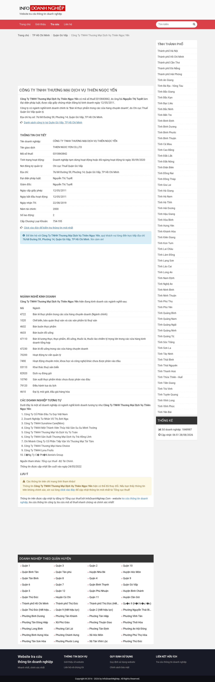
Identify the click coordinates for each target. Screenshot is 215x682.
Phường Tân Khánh (65, 616)
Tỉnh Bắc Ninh (165, 109)
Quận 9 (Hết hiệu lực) (66, 609)
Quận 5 (25, 590)
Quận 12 (59, 590)
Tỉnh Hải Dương (166, 208)
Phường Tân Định (98, 628)
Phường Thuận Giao (100, 622)
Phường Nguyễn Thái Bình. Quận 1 (137, 609)
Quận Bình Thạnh (98, 584)
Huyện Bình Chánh (132, 590)
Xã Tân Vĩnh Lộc (98, 641)
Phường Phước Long (66, 641)
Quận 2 (92, 565)
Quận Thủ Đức (29, 597)
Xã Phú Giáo (62, 622)
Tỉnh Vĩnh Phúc (166, 406)
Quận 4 (92, 578)
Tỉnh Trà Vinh (165, 388)
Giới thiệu (40, 24)
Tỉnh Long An (165, 272)
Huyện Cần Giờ (130, 597)
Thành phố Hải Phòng (170, 74)
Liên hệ (68, 24)
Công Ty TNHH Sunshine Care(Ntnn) (44, 423)
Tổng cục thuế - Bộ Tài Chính (57, 461)
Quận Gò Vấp (129, 584)
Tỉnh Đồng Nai (166, 173)
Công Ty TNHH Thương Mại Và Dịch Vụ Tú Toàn (51, 432)
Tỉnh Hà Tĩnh (165, 202)
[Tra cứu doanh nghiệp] (43, 9)
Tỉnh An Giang (165, 80)
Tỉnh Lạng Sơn (166, 260)
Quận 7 (59, 584)
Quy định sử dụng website (122, 662)
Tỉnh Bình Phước (167, 132)
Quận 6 (25, 584)
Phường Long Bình (31, 628)
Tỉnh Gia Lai (164, 184)
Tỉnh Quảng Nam (167, 318)
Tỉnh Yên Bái (165, 412)
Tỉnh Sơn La (164, 348)
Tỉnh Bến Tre (165, 115)
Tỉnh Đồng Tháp (167, 179)
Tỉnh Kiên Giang (166, 237)
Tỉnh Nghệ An (165, 283)
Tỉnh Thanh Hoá (167, 371)
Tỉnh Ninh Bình (166, 289)
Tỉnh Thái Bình (166, 359)
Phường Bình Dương (32, 616)
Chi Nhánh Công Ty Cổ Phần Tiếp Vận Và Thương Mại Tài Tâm (59, 441)
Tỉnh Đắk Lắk (165, 155)
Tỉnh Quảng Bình (167, 313)
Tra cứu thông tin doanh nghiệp (171, 662)
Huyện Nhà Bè (96, 572)
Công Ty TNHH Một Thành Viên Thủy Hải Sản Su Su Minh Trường (60, 427)
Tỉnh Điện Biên (166, 167)
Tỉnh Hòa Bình (165, 219)
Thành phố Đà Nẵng (169, 68)
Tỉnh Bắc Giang (166, 91)
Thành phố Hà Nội (168, 50)
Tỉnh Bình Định (166, 120)
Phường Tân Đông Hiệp (34, 622)
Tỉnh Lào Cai (165, 266)
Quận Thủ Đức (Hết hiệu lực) (35, 609)
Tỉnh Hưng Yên (166, 225)
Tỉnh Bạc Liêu (165, 103)
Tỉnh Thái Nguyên (167, 365)
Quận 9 (126, 578)
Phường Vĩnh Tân (131, 616)
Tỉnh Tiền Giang (166, 382)
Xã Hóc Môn (95, 635)
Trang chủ (25, 24)
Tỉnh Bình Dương (167, 126)
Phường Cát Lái (63, 628)
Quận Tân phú (62, 572)
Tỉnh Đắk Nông (166, 161)
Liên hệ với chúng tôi (74, 667)
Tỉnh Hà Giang (166, 190)
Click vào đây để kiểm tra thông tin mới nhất (48, 227)
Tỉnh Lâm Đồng (166, 254)
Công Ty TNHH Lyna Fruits (39, 450)
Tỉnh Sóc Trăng (166, 342)
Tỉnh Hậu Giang (166, 214)
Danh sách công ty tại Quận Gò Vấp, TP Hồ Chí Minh (53, 122)
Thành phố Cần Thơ (169, 62)
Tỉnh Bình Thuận (167, 138)
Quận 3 (59, 565)
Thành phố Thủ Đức (66, 603)
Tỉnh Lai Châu (165, 248)
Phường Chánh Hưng (66, 635)
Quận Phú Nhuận (98, 590)
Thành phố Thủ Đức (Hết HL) (103, 603)
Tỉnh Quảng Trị (166, 336)
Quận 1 (25, 565)
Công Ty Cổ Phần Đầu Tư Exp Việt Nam (46, 414)
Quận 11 (93, 597)
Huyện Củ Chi (62, 597)
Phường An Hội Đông (134, 628)
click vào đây (67, 489)
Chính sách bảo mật (119, 667)
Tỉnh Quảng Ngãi (167, 324)
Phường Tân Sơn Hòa (33, 641)
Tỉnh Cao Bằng (166, 149)
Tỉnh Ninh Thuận (167, 295)
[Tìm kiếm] (194, 24)
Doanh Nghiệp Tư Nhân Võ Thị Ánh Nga (46, 418)
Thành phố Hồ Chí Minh (34, 603)
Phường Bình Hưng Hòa (34, 635)
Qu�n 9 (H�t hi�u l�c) (136, 603)
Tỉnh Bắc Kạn (165, 97)
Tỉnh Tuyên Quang (168, 394)
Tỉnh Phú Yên (165, 307)
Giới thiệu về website (74, 662)
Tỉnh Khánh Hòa (167, 231)
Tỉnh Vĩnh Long (166, 400)
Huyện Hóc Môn (131, 572)
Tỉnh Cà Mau (165, 144)
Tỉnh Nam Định (166, 278)
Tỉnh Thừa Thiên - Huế (170, 377)
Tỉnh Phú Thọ (165, 301)
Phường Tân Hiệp (98, 616)
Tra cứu (55, 24)
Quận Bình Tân (29, 572)
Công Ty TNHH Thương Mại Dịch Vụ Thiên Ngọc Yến (71, 235)
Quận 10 (127, 565)
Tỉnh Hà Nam (165, 196)
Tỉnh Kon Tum (165, 243)
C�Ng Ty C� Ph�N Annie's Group (43, 454)
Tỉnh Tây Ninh (165, 353)
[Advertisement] (86, 62)
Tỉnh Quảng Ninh (167, 330)
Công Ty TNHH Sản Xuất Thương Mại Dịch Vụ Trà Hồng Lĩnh (57, 436)
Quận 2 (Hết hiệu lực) (100, 609)
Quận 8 (59, 578)
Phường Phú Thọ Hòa (134, 635)
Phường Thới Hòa (132, 622)
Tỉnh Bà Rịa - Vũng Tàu (170, 85)
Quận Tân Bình (29, 578)
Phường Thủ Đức (131, 641)
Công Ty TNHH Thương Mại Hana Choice (47, 445)
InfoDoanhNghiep (111, 678)
